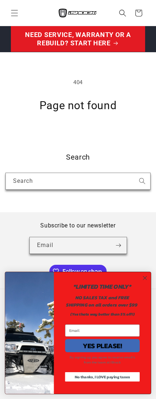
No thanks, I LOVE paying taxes (102, 377)
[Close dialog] (145, 278)
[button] (14, 13)
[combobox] (78, 181)
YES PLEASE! (102, 346)
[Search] (142, 181)
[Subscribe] (119, 245)
